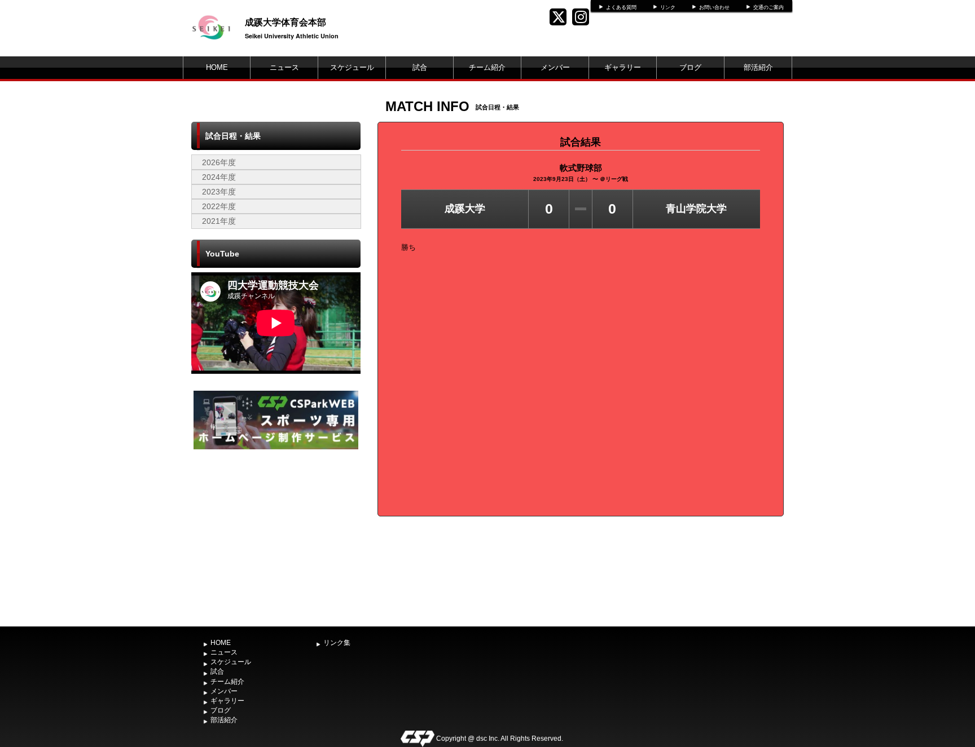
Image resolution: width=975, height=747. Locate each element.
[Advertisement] (276, 536)
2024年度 (219, 177)
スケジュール (352, 67)
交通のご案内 (768, 7)
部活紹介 (758, 67)
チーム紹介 (487, 67)
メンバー (555, 67)
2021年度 (219, 221)
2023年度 (219, 191)
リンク (667, 7)
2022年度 (219, 206)
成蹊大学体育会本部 (285, 21)
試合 (419, 67)
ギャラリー (622, 67)
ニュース (284, 67)
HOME (217, 67)
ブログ (690, 67)
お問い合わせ (714, 7)
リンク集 (336, 643)
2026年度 (219, 162)
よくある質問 (621, 7)
